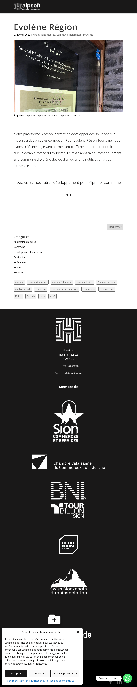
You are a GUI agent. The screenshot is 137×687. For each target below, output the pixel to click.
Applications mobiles (44, 34)
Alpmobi (30, 115)
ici (66, 195)
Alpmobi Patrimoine (61, 282)
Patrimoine (20, 257)
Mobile (18, 296)
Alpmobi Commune (47, 115)
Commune (62, 34)
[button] (77, 632)
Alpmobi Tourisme (70, 115)
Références (75, 34)
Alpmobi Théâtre (85, 282)
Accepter (16, 673)
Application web (23, 289)
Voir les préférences (66, 673)
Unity (42, 296)
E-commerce (89, 289)
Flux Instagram (107, 289)
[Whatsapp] (127, 678)
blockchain (41, 289)
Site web (31, 296)
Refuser (39, 673)
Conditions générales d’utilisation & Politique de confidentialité (40, 680)
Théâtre (18, 267)
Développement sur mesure (29, 252)
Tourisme (88, 34)
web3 (52, 296)
